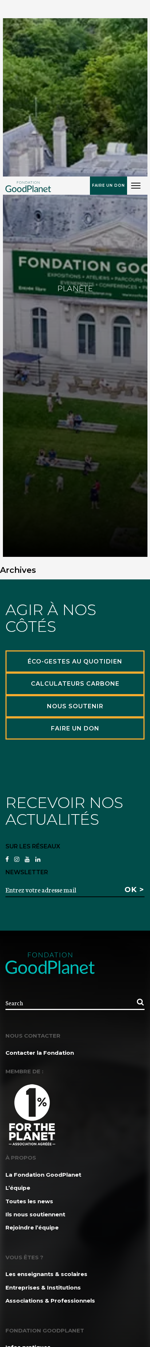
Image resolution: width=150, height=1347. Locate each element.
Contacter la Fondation (39, 1052)
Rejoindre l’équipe (32, 1227)
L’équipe (17, 1187)
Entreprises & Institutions (43, 1287)
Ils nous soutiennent (35, 1214)
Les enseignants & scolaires (46, 1274)
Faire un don (108, 185)
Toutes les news (29, 1201)
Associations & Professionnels (50, 1300)
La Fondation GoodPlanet (43, 1174)
